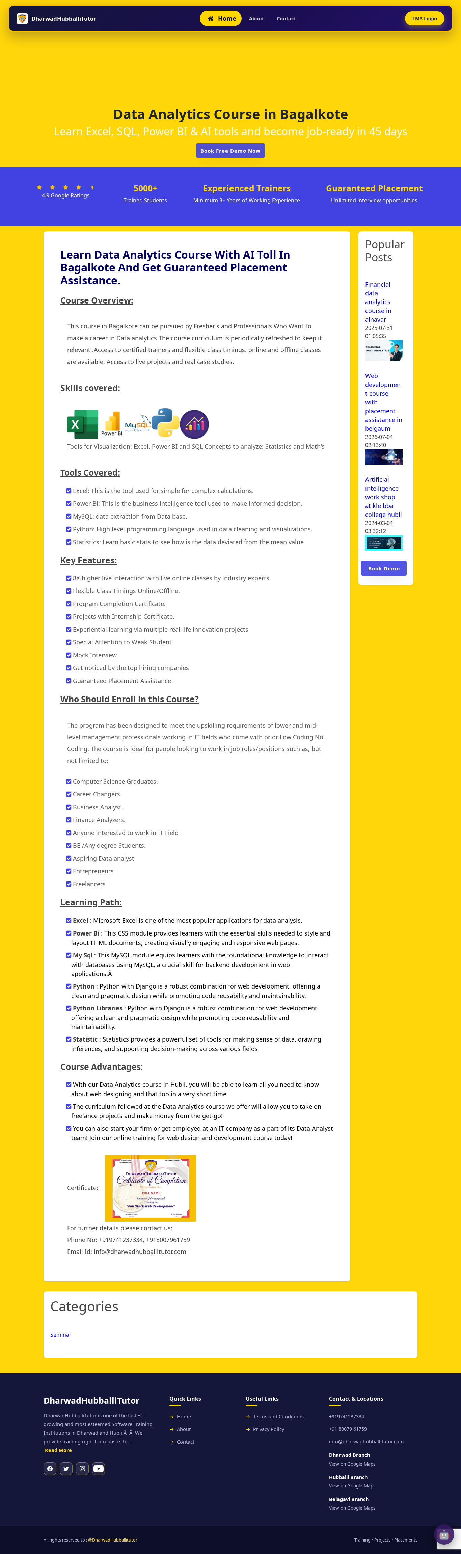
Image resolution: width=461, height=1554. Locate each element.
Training (362, 1540)
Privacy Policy (268, 1429)
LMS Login (424, 18)
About (256, 18)
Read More (58, 1450)
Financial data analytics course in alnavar (378, 301)
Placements (405, 1540)
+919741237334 (346, 1416)
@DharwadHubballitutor (112, 1540)
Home (184, 1416)
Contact (286, 18)
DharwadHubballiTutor (63, 18)
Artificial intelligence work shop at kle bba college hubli (383, 497)
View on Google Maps (352, 1464)
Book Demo (384, 568)
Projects (382, 1540)
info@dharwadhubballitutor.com (366, 1441)
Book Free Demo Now (230, 150)
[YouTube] (98, 1468)
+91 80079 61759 (348, 1429)
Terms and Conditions (278, 1416)
